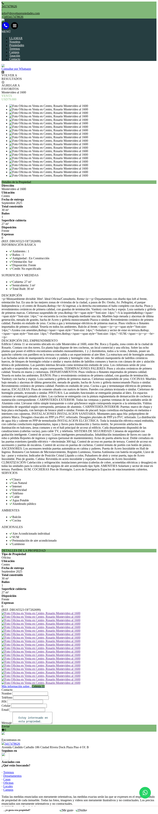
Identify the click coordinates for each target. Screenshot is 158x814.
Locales (8, 786)
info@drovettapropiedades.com (21, 13)
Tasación (14, 55)
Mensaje (7, 722)
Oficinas (8, 782)
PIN (4, 701)
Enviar (6, 726)
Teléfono (7, 697)
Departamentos (12, 775)
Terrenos (14, 48)
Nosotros (14, 41)
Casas (6, 779)
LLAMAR (16, 38)
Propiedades (16, 45)
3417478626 (12, 743)
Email (5, 709)
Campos (14, 52)
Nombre (7, 693)
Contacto (14, 59)
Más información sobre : (23, 686)
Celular (6, 705)
